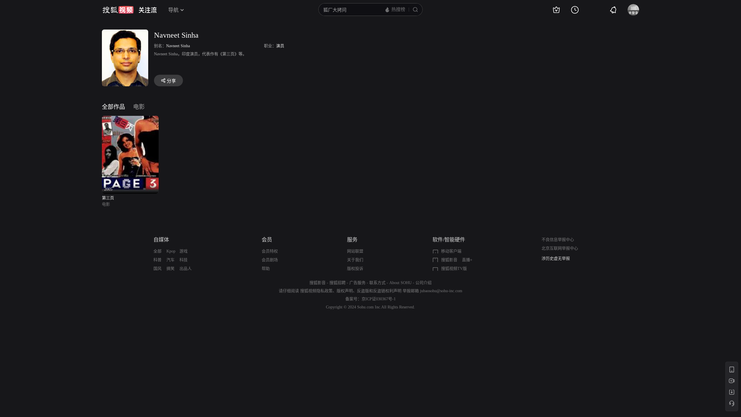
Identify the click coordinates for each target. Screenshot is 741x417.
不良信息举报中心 (558, 239)
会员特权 (270, 251)
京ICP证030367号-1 (379, 299)
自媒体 (161, 240)
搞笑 (170, 268)
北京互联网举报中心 (560, 248)
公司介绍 (423, 283)
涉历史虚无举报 (556, 258)
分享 (171, 80)
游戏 (183, 251)
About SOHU (400, 283)
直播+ (467, 260)
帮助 (266, 268)
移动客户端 (451, 251)
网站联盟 (355, 251)
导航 (173, 10)
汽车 (170, 260)
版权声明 (345, 291)
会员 (267, 240)
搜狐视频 (118, 10)
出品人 (185, 268)
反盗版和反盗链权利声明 (379, 291)
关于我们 (355, 260)
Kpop (170, 251)
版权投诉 (355, 268)
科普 (157, 260)
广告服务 (357, 283)
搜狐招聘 (337, 283)
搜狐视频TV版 (454, 268)
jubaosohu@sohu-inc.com (441, 291)
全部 (157, 251)
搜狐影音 (449, 260)
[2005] (130, 119)
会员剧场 (270, 260)
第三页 (108, 198)
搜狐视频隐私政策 (316, 291)
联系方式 (377, 283)
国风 (157, 268)
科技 (183, 260)
